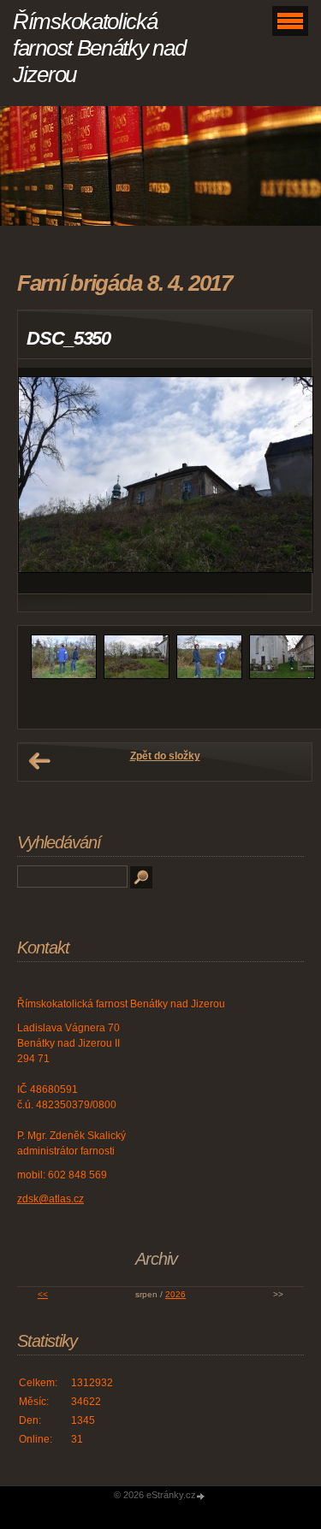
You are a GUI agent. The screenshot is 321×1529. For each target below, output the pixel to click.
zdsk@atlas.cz (50, 1199)
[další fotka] (284, 481)
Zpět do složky (165, 756)
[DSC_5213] (209, 676)
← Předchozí (39, 761)
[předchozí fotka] (46, 481)
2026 (175, 1294)
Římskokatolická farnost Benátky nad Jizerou (99, 48)
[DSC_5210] (64, 676)
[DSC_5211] (136, 676)
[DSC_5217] (282, 676)
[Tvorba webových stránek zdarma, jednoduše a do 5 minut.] (202, 1496)
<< (43, 1294)
